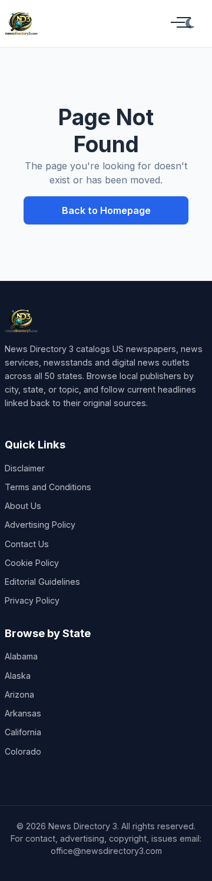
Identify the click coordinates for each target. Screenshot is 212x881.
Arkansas (23, 713)
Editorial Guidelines (42, 582)
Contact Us (27, 544)
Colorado (23, 751)
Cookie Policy (32, 563)
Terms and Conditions (48, 487)
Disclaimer (25, 468)
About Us (23, 506)
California (23, 732)
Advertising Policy (40, 525)
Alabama (21, 656)
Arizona (19, 694)
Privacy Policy (32, 600)
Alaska (18, 676)
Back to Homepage (106, 210)
